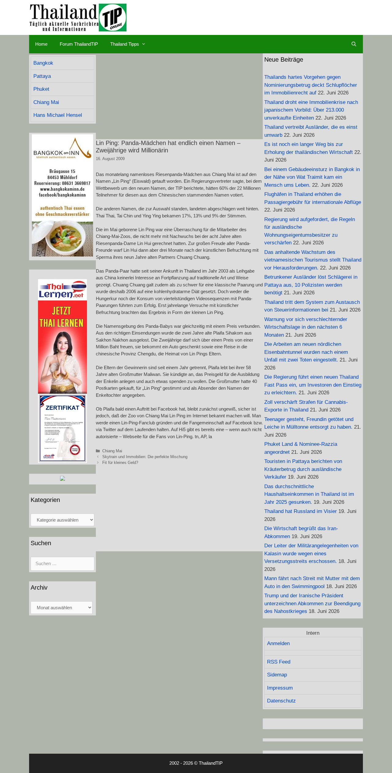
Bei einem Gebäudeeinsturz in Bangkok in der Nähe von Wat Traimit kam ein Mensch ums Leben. (312, 177)
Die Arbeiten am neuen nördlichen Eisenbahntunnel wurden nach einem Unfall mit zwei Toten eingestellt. (306, 352)
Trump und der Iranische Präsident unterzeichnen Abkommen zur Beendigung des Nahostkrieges (312, 603)
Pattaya (42, 76)
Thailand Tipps (124, 44)
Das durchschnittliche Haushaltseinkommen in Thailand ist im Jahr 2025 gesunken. (309, 494)
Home (41, 44)
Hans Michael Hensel (57, 115)
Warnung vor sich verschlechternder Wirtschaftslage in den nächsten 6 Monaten (305, 327)
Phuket (41, 89)
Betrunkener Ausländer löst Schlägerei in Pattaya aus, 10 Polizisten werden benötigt (310, 285)
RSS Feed (278, 662)
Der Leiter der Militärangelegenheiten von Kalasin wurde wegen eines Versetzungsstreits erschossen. (311, 553)
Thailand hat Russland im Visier (300, 511)
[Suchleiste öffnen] (354, 44)
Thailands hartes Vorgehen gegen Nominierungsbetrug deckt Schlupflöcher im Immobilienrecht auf (310, 85)
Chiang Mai (112, 451)
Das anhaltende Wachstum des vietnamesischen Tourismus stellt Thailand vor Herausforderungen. (312, 260)
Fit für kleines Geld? (120, 462)
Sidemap (277, 675)
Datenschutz (281, 701)
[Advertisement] (179, 96)
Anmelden (278, 643)
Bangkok (43, 63)
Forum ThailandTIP (79, 44)
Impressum (280, 688)
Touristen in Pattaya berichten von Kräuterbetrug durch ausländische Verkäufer (303, 469)
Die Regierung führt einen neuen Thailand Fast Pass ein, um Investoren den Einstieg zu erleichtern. (312, 385)
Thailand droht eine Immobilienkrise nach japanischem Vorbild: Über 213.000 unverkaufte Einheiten (311, 110)
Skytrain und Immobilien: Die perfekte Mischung (144, 456)
